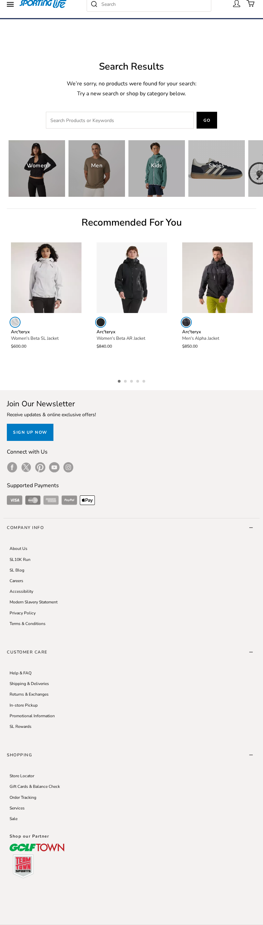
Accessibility (21, 591)
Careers (16, 581)
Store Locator (22, 776)
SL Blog (17, 570)
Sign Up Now (30, 432)
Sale (13, 818)
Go (207, 120)
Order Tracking (23, 797)
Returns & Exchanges (29, 694)
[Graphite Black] (186, 322)
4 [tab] (138, 380)
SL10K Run (20, 559)
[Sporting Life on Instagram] (68, 467)
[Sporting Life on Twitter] (26, 467)
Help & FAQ (21, 673)
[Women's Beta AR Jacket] (132, 277)
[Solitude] (15, 322)
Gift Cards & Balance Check (35, 786)
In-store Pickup (24, 705)
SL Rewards (21, 726)
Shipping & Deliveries (29, 683)
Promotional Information (32, 716)
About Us (18, 548)
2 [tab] (126, 380)
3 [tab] (132, 380)
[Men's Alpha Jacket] (217, 277)
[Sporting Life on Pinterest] (40, 467)
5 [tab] (144, 380)
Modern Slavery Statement (34, 602)
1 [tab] (120, 380)
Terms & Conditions (28, 623)
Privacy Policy (23, 613)
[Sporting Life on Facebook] (12, 467)
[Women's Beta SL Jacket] (46, 277)
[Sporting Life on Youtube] (54, 467)
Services (17, 808)
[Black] (100, 322)
